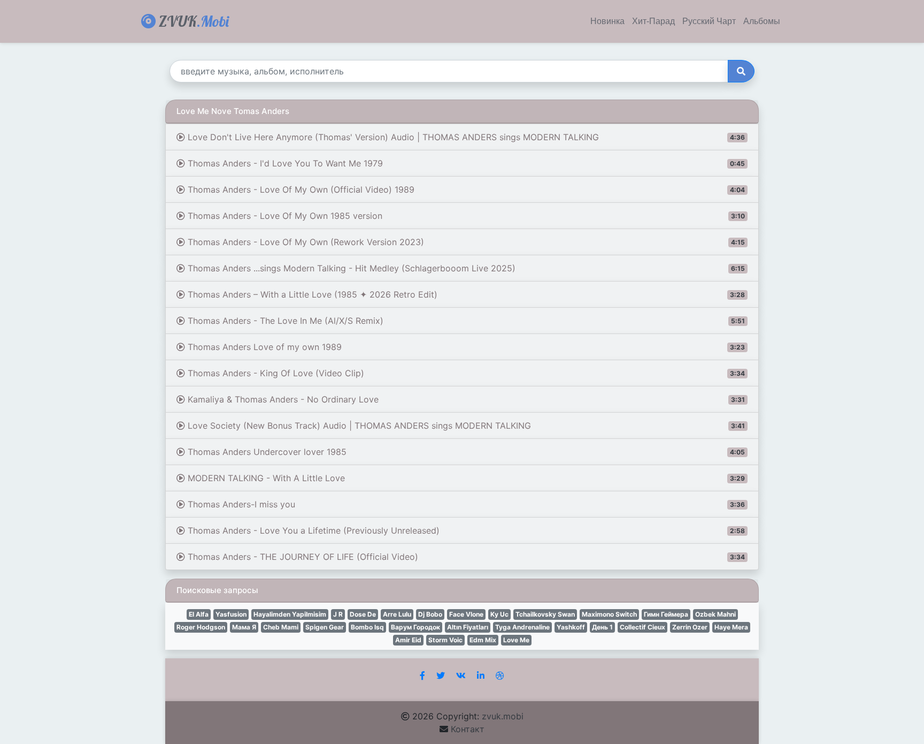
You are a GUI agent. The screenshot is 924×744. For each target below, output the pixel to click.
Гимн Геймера (666, 614)
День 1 (602, 627)
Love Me (516, 640)
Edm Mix (482, 640)
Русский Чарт (709, 21)
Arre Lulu (397, 614)
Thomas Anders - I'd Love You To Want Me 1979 (465, 163)
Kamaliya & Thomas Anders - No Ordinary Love (465, 399)
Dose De (363, 614)
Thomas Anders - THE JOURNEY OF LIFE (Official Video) (465, 556)
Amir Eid (408, 640)
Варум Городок (415, 627)
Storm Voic (445, 640)
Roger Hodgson (200, 627)
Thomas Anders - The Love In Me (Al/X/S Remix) (465, 320)
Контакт (467, 729)
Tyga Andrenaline (522, 627)
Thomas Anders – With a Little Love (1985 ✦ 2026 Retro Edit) (465, 294)
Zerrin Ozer (689, 627)
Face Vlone (466, 614)
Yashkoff (571, 627)
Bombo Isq (367, 627)
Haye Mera (731, 627)
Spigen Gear (324, 627)
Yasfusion (231, 614)
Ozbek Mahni (715, 614)
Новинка (607, 21)
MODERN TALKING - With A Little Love (465, 478)
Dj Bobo (430, 614)
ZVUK (192, 21)
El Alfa (199, 614)
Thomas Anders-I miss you (465, 504)
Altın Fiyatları (467, 627)
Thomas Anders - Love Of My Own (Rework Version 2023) (465, 242)
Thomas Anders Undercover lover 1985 (465, 451)
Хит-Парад (653, 21)
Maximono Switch (609, 614)
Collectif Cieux (642, 627)
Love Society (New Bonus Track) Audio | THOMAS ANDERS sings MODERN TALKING (465, 425)
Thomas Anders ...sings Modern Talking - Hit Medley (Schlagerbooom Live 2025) (465, 268)
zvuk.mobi (502, 716)
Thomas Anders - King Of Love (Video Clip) (465, 373)
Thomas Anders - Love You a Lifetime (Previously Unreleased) (465, 530)
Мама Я (244, 627)
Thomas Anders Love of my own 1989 (465, 346)
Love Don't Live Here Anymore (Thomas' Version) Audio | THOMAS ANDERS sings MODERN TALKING (465, 137)
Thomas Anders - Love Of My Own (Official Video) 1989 (465, 189)
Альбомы (761, 21)
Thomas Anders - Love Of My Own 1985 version (465, 215)
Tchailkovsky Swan (545, 614)
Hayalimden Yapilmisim (289, 614)
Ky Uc (499, 614)
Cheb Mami (280, 627)
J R (338, 614)
